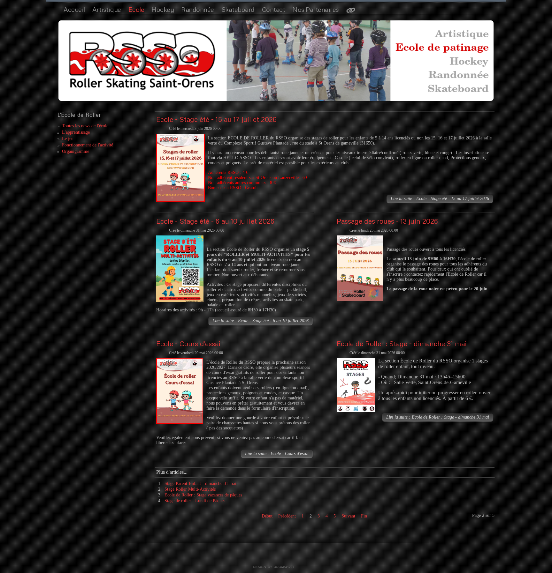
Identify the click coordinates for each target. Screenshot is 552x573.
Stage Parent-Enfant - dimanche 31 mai (200, 483)
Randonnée (197, 9)
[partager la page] (350, 11)
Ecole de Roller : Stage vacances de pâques (203, 495)
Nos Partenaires (315, 9)
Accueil (74, 9)
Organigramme (75, 151)
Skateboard (238, 9)
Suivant (348, 516)
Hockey (162, 9)
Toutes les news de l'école (85, 125)
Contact (273, 9)
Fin (364, 516)
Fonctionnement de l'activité (87, 145)
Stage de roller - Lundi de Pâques (195, 500)
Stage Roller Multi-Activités (190, 489)
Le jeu (67, 138)
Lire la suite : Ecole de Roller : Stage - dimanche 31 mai (437, 417)
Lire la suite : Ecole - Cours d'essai (277, 453)
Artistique (106, 9)
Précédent (287, 516)
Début (267, 516)
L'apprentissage (76, 132)
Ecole (136, 9)
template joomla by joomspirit (276, 567)
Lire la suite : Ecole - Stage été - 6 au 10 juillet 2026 (260, 320)
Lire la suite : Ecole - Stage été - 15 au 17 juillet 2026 (440, 198)
